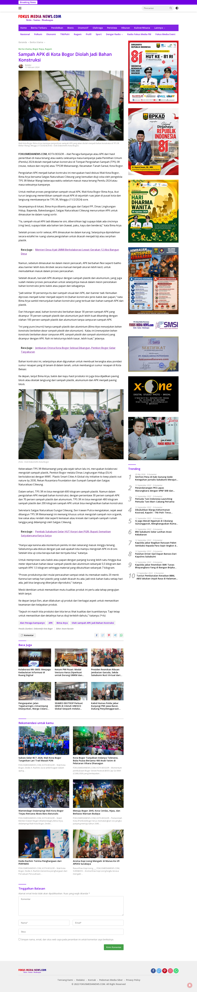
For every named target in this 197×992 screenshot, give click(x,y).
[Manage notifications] (189, 985)
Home (23, 27)
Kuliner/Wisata (142, 27)
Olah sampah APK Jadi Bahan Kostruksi (93, 622)
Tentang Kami (65, 979)
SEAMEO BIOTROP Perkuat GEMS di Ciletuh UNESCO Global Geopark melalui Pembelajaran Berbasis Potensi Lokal (69, 706)
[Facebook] (153, 971)
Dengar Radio (113, 34)
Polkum (38, 34)
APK (51, 622)
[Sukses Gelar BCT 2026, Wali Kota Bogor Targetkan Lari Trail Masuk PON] (43, 740)
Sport (99, 34)
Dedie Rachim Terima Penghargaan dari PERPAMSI (40, 862)
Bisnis (70, 27)
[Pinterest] (164, 971)
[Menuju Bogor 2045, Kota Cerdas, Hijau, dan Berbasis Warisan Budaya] (98, 793)
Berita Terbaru (39, 27)
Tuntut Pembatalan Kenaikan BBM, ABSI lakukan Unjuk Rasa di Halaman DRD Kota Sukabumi (156, 577)
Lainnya (158, 27)
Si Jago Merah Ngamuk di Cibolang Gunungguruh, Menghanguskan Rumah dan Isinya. (156, 522)
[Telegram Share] (115, 635)
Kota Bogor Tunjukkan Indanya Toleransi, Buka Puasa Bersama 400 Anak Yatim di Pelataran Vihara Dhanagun (95, 760)
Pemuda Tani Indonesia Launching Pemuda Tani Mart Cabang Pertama (154, 500)
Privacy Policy (133, 979)
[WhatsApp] (176, 971)
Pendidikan (57, 27)
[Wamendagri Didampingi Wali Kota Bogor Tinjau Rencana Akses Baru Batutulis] (43, 793)
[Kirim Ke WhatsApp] (121, 635)
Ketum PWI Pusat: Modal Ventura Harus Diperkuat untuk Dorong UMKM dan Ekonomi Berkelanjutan (68, 672)
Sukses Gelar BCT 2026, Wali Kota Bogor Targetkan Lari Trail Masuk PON (39, 759)
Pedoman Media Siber (111, 979)
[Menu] (20, 8)
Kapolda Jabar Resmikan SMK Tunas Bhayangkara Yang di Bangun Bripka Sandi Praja (155, 566)
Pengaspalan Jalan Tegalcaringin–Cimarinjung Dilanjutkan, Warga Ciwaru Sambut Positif (33, 706)
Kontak (92, 979)
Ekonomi (51, 34)
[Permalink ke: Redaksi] (20, 66)
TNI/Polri (65, 34)
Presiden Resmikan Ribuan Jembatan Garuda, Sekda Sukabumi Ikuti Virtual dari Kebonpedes (105, 672)
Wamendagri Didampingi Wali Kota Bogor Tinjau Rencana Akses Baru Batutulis (41, 812)
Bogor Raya (38, 49)
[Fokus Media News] (39, 17)
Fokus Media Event (165, 34)
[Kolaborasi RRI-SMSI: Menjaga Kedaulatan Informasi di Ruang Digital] (34, 657)
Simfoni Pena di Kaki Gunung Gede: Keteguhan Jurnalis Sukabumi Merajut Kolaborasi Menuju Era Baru (155, 478)
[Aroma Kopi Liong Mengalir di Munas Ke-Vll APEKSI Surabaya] (98, 844)
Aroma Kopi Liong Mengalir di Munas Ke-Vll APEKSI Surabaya (96, 862)
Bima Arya (62, 622)
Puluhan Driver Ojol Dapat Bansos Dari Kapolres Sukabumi (156, 555)
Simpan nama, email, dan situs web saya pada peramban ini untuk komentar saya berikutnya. (67, 939)
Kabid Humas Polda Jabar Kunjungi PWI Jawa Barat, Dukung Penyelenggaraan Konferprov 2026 (105, 706)
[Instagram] (170, 971)
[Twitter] (159, 971)
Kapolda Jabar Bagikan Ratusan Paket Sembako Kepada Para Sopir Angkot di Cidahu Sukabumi (156, 544)
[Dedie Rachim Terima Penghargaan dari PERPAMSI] (43, 844)
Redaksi (28, 65)
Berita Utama (25, 49)
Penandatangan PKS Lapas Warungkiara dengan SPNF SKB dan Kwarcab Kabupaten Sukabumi (154, 489)
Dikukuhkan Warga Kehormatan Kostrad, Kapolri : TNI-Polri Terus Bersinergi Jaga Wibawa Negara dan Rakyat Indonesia (154, 511)
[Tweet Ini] (103, 635)
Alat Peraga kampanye (32, 622)
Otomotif (83, 27)
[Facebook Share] (96, 635)
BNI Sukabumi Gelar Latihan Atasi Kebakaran (153, 533)
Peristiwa (112, 27)
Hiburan (125, 27)
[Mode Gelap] (177, 8)
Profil (88, 34)
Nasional (25, 34)
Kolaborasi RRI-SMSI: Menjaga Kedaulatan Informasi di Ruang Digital (34, 672)
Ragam (78, 34)
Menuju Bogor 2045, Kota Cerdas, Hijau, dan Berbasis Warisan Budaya (96, 812)
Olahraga (98, 27)
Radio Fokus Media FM (139, 34)
